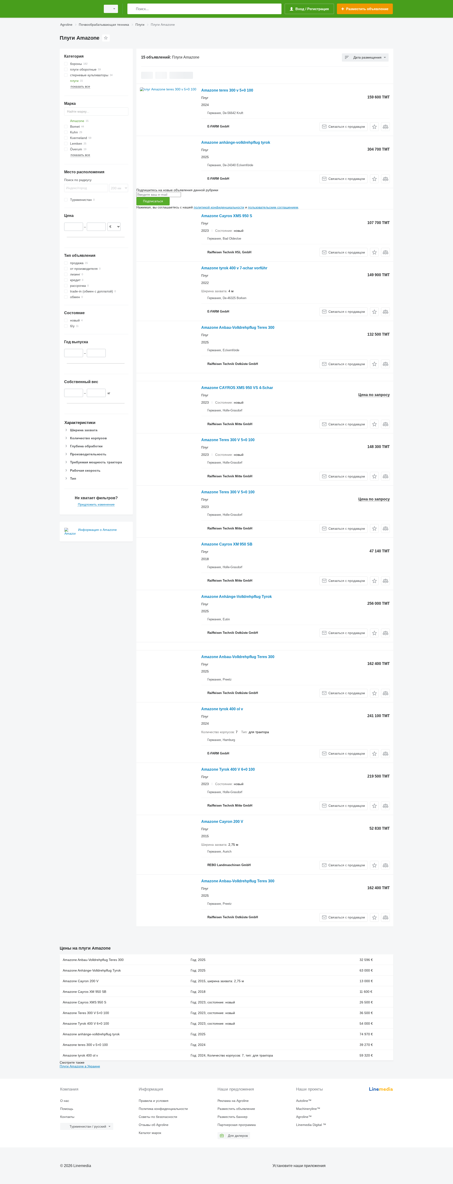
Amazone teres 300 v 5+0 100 (227, 90)
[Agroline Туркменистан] (79, 9)
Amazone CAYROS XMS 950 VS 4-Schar (237, 388)
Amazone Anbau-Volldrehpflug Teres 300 (237, 328)
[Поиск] (132, 9)
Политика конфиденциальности (163, 1109)
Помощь (66, 1109)
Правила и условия (153, 1101)
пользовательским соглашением (273, 207)
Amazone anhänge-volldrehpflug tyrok (235, 142)
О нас (64, 1101)
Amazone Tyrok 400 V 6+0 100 (228, 769)
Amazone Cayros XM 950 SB (226, 544)
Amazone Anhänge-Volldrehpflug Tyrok (236, 597)
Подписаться (153, 201)
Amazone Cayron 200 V (222, 822)
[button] (374, 126)
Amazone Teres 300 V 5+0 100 (228, 440)
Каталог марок (150, 1133)
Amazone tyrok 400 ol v (222, 709)
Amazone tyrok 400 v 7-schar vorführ (234, 268)
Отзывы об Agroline (153, 1125)
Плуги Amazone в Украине (80, 1066)
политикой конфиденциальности (219, 207)
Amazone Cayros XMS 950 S (226, 216)
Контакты (67, 1117)
